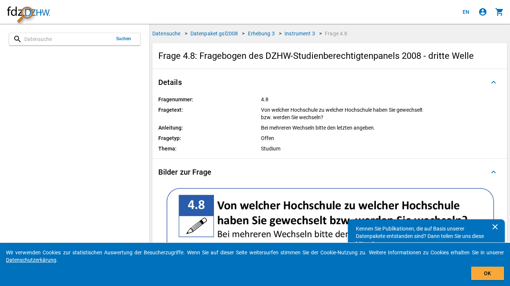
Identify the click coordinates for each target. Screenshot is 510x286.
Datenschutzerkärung (31, 260)
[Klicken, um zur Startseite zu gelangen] (28, 12)
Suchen (123, 38)
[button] (329, 82)
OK (487, 273)
